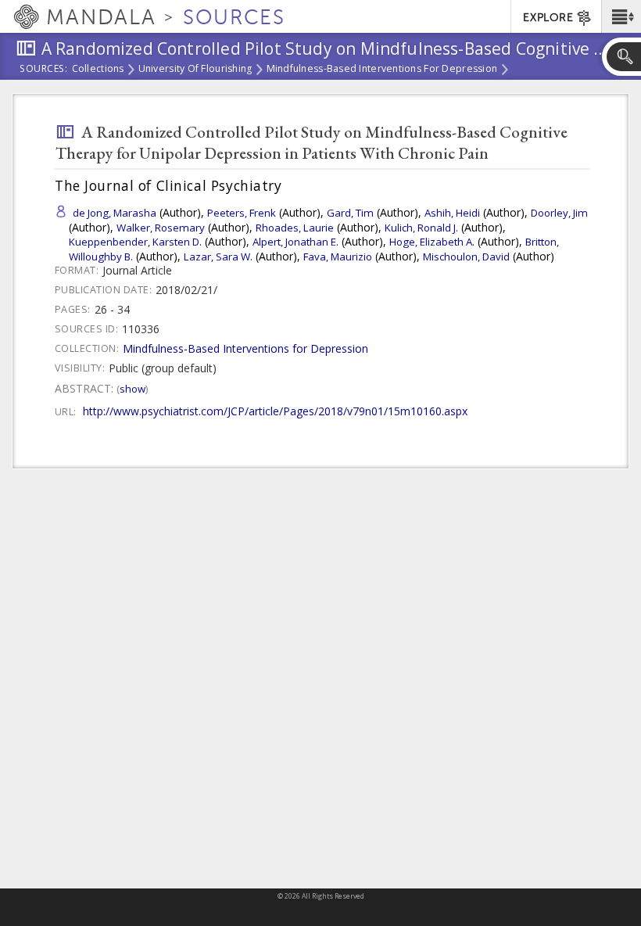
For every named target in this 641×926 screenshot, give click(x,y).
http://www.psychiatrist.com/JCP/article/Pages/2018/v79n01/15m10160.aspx (275, 411)
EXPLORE (548, 17)
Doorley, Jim (559, 213)
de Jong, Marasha (114, 213)
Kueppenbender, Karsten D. (135, 242)
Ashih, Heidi (452, 213)
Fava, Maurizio (337, 256)
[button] (621, 16)
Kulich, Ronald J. (421, 228)
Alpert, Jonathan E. (295, 242)
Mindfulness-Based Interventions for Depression (382, 69)
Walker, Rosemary (160, 228)
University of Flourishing (195, 69)
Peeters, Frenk (241, 213)
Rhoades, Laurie (295, 228)
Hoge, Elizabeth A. (431, 242)
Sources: (44, 69)
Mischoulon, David (466, 256)
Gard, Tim (350, 213)
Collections (98, 69)
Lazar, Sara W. (218, 256)
